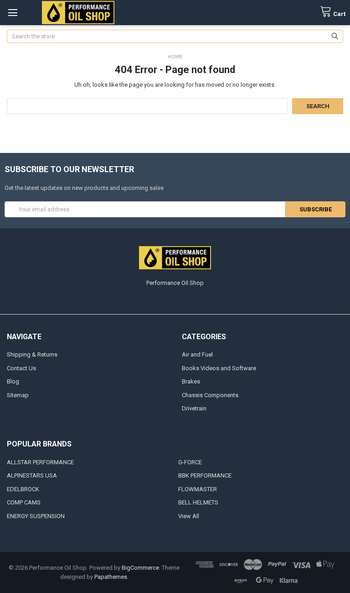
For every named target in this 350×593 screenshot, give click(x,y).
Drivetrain (194, 408)
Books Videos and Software (219, 368)
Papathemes (110, 576)
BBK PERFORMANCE (205, 475)
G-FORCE (190, 462)
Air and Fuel (197, 354)
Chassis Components (210, 395)
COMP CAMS (24, 502)
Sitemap (18, 395)
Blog (13, 381)
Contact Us (21, 368)
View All (188, 516)
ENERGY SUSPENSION (36, 516)
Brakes (191, 381)
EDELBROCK (23, 489)
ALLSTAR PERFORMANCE (40, 462)
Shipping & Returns (32, 354)
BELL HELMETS (198, 502)
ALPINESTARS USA (32, 475)
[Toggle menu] (12, 12)
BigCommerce (140, 567)
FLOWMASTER (197, 489)
